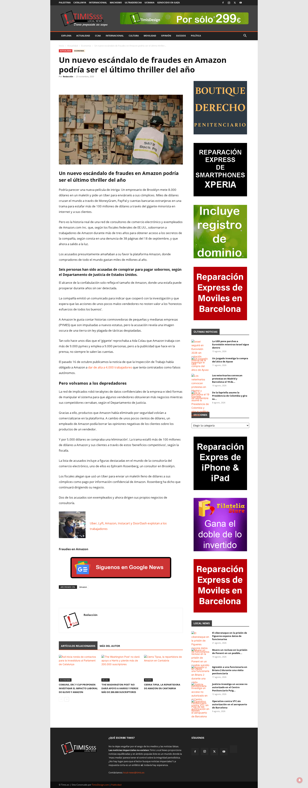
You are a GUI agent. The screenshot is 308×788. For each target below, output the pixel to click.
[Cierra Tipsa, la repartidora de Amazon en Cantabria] (163, 668)
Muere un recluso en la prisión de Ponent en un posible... (229, 651)
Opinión (166, 35)
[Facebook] (223, 2)
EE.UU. (105, 680)
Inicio (61, 45)
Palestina (65, 2)
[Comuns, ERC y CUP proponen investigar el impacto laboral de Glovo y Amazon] (78, 668)
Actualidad (83, 35)
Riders (148, 680)
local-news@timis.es (133, 772)
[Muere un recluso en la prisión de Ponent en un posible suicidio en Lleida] (200, 659)
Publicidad (116, 784)
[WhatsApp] (78, 84)
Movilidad (150, 35)
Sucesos (181, 35)
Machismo (116, 2)
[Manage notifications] (299, 780)
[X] (234, 2)
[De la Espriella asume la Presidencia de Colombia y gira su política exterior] (200, 404)
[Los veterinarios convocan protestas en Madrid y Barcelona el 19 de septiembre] (200, 387)
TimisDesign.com (100, 784)
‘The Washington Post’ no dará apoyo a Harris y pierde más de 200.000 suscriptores (119, 688)
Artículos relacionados (78, 646)
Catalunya (79, 2)
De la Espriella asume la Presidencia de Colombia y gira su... (229, 395)
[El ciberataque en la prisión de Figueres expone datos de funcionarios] (200, 642)
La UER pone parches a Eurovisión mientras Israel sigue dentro (230, 344)
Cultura (134, 35)
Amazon (83, 587)
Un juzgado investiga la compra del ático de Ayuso (230, 360)
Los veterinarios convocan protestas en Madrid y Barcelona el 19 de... (227, 378)
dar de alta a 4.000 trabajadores (110, 367)
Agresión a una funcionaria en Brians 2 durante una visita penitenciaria (229, 670)
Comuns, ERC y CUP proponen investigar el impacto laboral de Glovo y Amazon (78, 688)
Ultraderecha (133, 2)
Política (196, 35)
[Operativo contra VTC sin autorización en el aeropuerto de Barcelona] (200, 709)
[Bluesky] (246, 2)
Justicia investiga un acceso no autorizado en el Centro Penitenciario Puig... (229, 687)
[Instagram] (229, 2)
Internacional (98, 2)
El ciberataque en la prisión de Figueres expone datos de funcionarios (229, 636)
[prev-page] (61, 699)
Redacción (68, 76)
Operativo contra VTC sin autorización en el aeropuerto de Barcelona (229, 704)
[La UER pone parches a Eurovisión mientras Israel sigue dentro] (200, 353)
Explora (66, 35)
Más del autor (110, 646)
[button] (245, 36)
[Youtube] (240, 2)
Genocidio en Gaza (168, 2)
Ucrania (149, 2)
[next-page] (67, 699)
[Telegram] (87, 84)
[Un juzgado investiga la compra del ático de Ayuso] (200, 364)
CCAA (98, 35)
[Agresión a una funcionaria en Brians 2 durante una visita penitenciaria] (200, 676)
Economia (86, 45)
